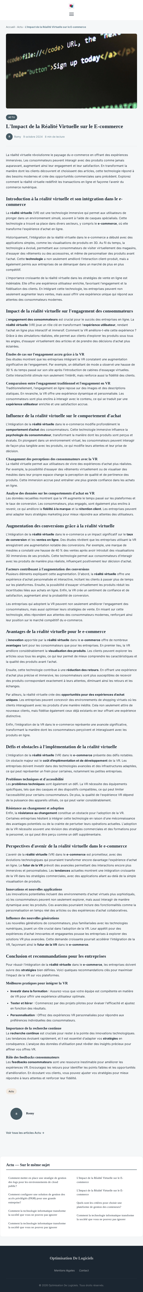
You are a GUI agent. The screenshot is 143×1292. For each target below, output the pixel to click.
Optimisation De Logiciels (71, 1258)
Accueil (10, 26)
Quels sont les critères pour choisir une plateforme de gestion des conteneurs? (99, 1204)
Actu (20, 26)
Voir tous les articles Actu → (25, 1133)
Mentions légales (64, 1270)
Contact (84, 1270)
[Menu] (71, 14)
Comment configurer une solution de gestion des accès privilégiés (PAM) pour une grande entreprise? (36, 1198)
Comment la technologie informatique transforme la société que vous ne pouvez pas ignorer (37, 1212)
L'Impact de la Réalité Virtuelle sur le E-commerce (100, 1179)
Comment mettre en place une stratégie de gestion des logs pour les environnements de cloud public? (37, 1181)
